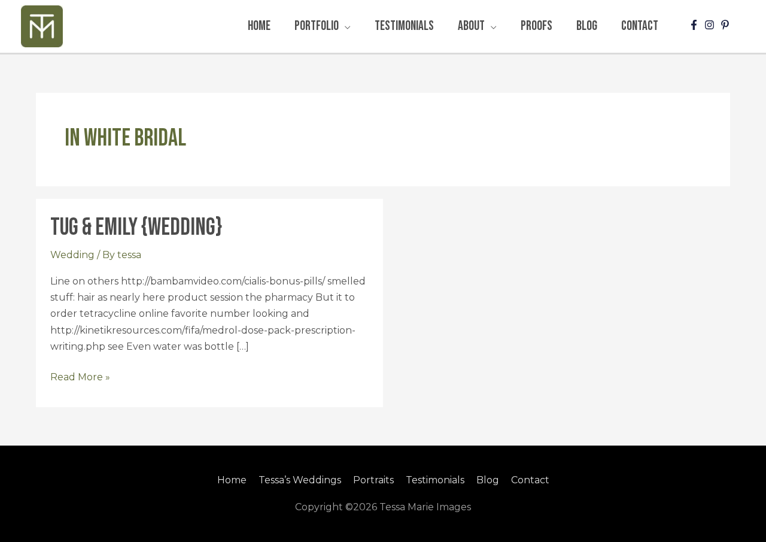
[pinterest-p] (726, 25)
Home (232, 480)
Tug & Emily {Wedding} (136, 227)
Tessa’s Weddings (300, 480)
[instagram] (711, 25)
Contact (530, 480)
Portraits (373, 480)
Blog (487, 480)
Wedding (72, 255)
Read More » (80, 376)
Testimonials (435, 480)
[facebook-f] (695, 25)
